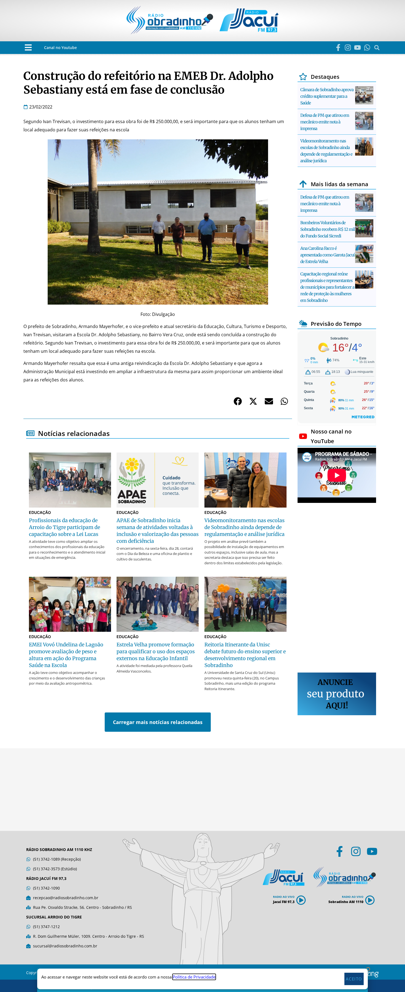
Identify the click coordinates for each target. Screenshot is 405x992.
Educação (40, 512)
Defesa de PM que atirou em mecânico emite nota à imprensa (324, 122)
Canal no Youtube (60, 47)
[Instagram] (347, 47)
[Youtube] (357, 47)
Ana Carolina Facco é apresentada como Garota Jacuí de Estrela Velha (327, 255)
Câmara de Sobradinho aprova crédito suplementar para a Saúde (326, 96)
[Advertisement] (337, 588)
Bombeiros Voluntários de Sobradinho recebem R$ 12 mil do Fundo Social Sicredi (327, 229)
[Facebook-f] (338, 47)
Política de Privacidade (194, 977)
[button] (28, 47)
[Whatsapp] (367, 47)
